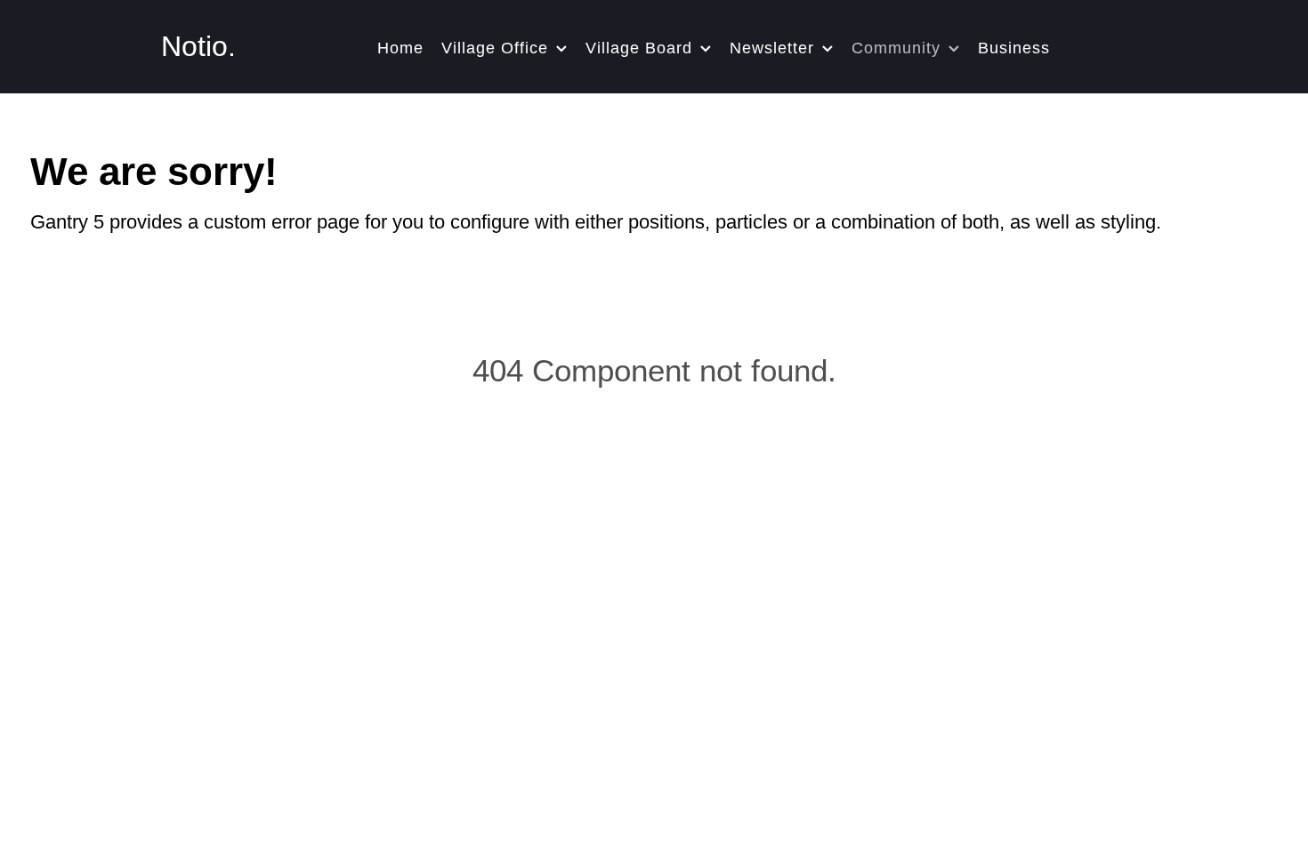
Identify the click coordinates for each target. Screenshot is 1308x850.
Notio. (198, 46)
